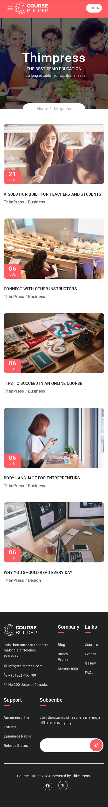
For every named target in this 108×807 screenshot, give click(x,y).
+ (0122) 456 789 (22, 675)
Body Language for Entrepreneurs (42, 478)
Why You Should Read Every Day (38, 572)
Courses (91, 645)
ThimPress (14, 202)
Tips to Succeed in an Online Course (43, 383)
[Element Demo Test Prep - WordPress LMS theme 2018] (31, 8)
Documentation (16, 718)
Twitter (63, 785)
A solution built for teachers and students (52, 194)
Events (90, 654)
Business (36, 202)
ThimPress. (81, 776)
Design (34, 580)
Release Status (16, 746)
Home (42, 108)
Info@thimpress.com (25, 666)
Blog (61, 645)
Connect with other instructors (40, 288)
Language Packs (17, 736)
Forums (10, 727)
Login (94, 8)
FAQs (89, 673)
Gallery (90, 663)
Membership (68, 669)
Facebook (47, 785)
